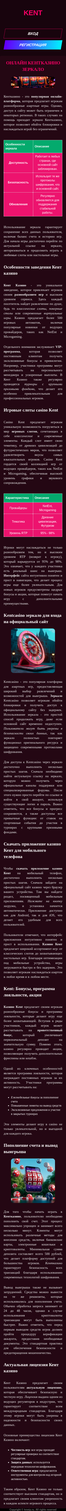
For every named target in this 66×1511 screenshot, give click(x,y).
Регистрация (33, 45)
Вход (32, 34)
